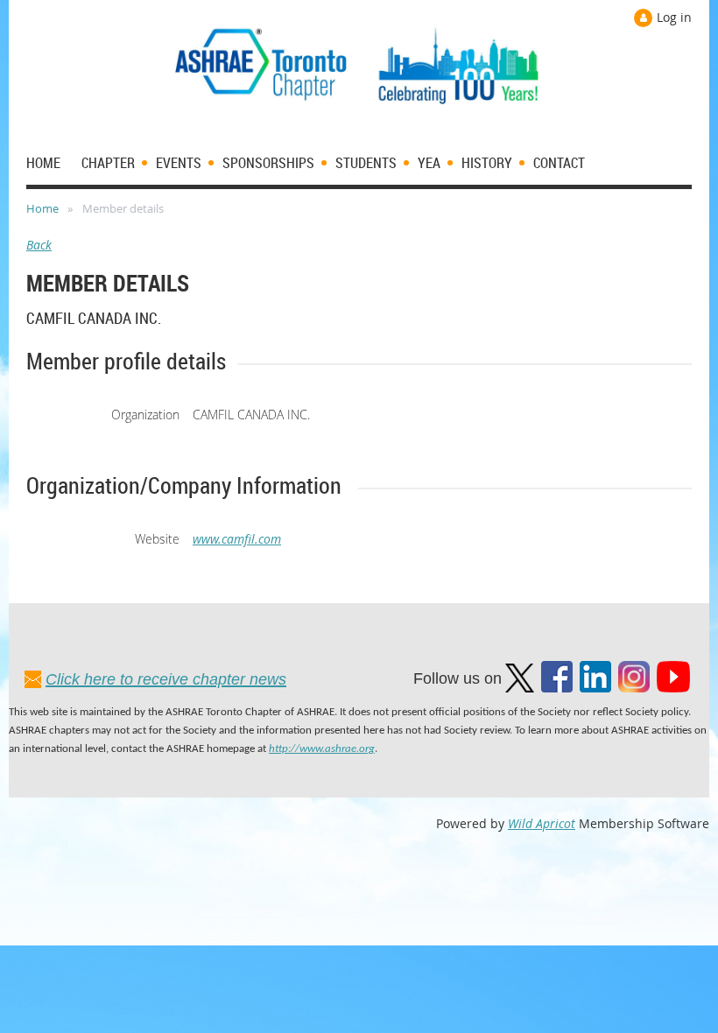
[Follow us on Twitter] (519, 687)
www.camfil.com (237, 539)
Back (39, 244)
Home (42, 208)
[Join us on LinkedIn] (595, 687)
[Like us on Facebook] (557, 687)
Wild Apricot (541, 823)
